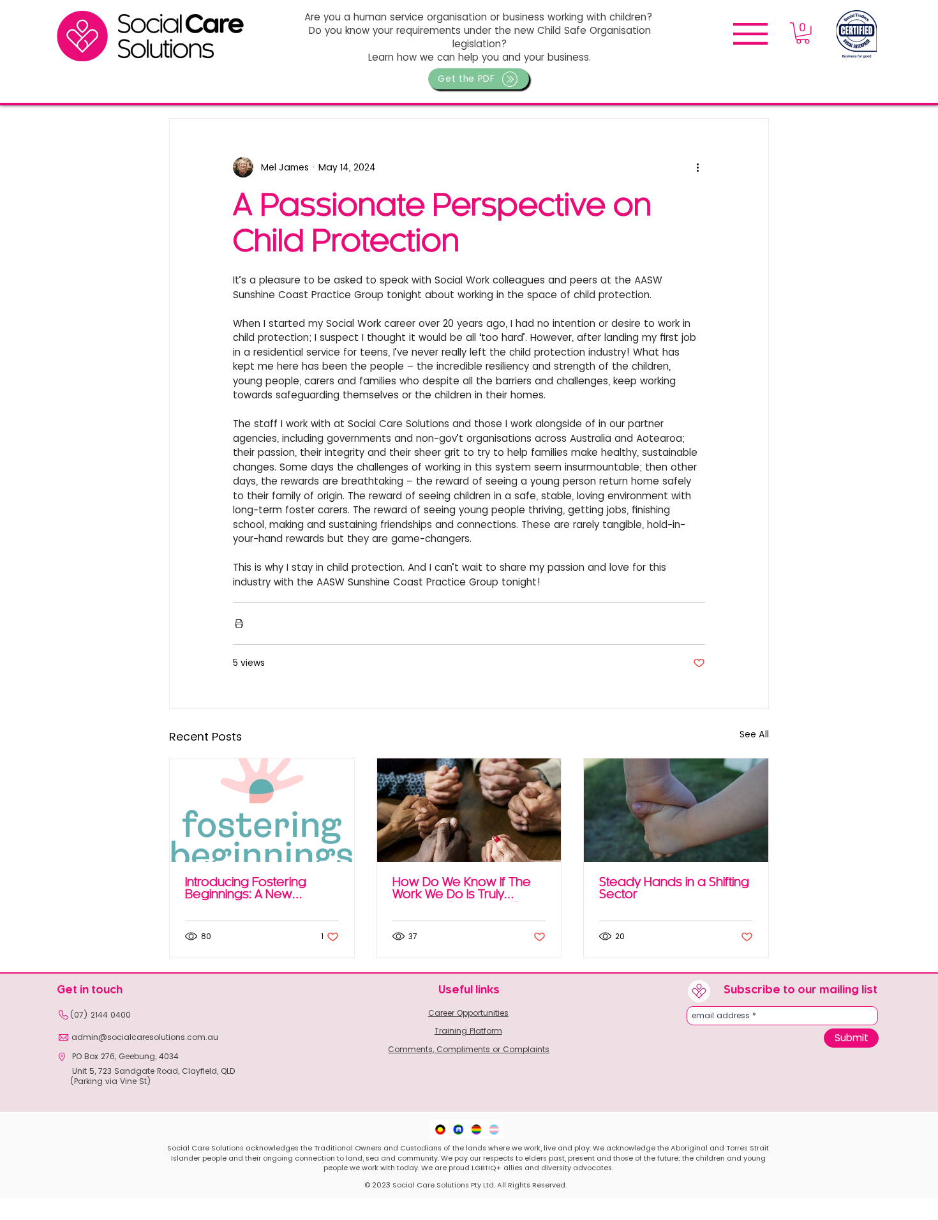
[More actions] (697, 167)
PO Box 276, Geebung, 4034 (124, 1056)
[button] (478, 78)
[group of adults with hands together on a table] (469, 810)
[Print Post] (239, 623)
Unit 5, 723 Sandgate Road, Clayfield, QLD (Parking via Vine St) (152, 1076)
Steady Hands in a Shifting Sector (674, 889)
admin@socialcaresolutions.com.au (144, 1037)
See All (754, 734)
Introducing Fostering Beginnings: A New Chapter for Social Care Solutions (253, 889)
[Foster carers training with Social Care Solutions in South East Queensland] (262, 810)
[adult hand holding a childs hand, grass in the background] (676, 810)
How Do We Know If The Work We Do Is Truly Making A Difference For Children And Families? (461, 889)
